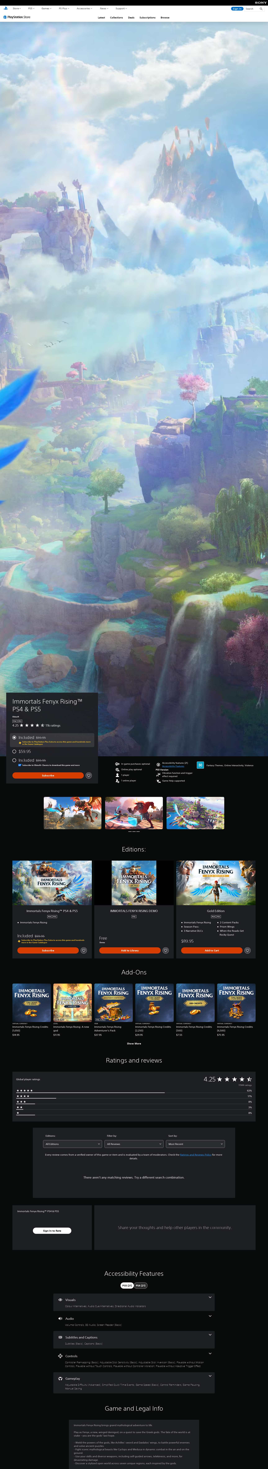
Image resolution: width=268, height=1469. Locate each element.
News (103, 8)
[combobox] (72, 1144)
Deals (131, 17)
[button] (173, 766)
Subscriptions (148, 17)
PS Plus (63, 8)
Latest (101, 17)
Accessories (83, 8)
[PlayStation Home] (5, 9)
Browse (165, 17)
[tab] (127, 1285)
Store (16, 8)
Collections (116, 17)
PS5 (30, 8)
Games (45, 8)
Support (120, 8)
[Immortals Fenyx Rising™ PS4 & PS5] (72, 813)
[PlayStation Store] (17, 16)
